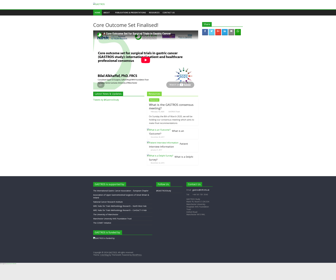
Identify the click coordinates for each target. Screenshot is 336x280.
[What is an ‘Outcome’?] (159, 129)
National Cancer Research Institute (108, 202)
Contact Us (169, 12)
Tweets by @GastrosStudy (106, 99)
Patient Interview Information (168, 145)
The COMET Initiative (102, 223)
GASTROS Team (174, 112)
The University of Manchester (105, 214)
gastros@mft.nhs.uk (200, 190)
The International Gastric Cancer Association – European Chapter (120, 190)
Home (97, 12)
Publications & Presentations (130, 12)
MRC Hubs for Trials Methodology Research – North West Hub (119, 206)
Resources (154, 12)
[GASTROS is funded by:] (104, 238)
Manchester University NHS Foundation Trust (112, 218)
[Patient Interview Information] (162, 142)
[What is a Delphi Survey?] (160, 155)
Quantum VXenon (11, 263)
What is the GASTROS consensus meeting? (171, 106)
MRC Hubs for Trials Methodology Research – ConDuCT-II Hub (120, 210)
